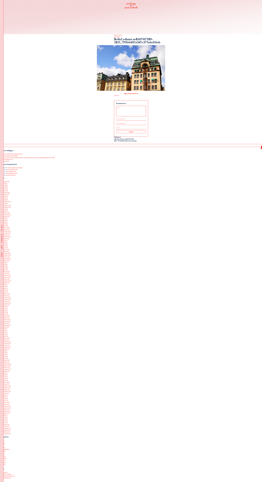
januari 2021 (6, 251)
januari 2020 (6, 273)
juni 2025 (5, 196)
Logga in (5, 472)
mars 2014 (5, 400)
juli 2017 (5, 329)
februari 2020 (6, 271)
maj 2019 (5, 288)
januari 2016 (6, 362)
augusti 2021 (6, 238)
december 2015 (7, 364)
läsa (4, 453)
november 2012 (7, 430)
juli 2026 (5, 183)
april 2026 (5, 189)
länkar (2, 254)
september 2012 (7, 434)
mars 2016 (5, 358)
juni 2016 (5, 353)
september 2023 (7, 207)
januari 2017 (6, 340)
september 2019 (7, 281)
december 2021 (7, 231)
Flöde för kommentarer (9, 476)
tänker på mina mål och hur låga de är (13, 154)
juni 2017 (5, 330)
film (4, 447)
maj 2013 (5, 419)
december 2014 (7, 386)
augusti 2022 (6, 216)
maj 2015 (5, 376)
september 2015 (7, 369)
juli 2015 (5, 373)
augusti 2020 (6, 260)
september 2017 (7, 325)
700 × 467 (116, 95)
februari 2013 (6, 424)
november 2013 (7, 408)
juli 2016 (5, 351)
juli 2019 (5, 284)
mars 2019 (5, 292)
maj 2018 (5, 310)
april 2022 (5, 224)
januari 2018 (6, 318)
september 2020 (7, 259)
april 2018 (5, 312)
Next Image (117, 37)
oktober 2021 (6, 235)
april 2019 (5, 290)
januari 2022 (6, 229)
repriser (5, 458)
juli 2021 (5, 240)
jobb (4, 451)
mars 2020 (5, 270)
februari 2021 (6, 249)
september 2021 (7, 236)
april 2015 (5, 378)
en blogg (131, 6)
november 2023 (7, 205)
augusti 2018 (6, 305)
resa (4, 460)
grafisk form (6, 449)
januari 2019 (6, 295)
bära (4, 444)
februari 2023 (6, 213)
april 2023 (5, 209)
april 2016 (5, 356)
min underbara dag (8, 159)
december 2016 (7, 341)
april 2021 (5, 246)
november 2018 (7, 299)
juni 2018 (5, 308)
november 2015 (7, 365)
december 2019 (7, 275)
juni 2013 (5, 417)
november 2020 (7, 255)
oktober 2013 (6, 410)
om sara (2, 228)
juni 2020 (5, 264)
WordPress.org (7, 478)
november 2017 (7, 321)
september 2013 (7, 411)
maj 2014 (5, 397)
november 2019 (7, 277)
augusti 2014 (6, 393)
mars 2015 (5, 380)
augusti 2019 (6, 283)
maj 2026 (5, 187)
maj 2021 (5, 244)
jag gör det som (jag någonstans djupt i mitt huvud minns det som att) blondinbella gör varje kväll (29, 157)
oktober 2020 (6, 257)
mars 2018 (5, 314)
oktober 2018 (6, 301)
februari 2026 (6, 192)
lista (4, 455)
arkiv (2, 247)
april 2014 (5, 399)
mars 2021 (5, 248)
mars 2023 (5, 211)
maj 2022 (5, 222)
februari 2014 (6, 402)
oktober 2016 (6, 345)
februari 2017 (6, 338)
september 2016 (7, 347)
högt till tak (6, 161)
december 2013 (7, 406)
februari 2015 (6, 382)
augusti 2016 (6, 349)
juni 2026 (5, 185)
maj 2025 (5, 198)
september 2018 (7, 303)
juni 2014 (5, 395)
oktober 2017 (6, 323)
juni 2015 (5, 375)
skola (4, 464)
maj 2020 (5, 266)
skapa (4, 462)
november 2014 (7, 387)
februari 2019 (6, 294)
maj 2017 (5, 332)
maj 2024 (5, 203)
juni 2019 (5, 286)
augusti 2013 (6, 413)
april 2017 (5, 334)
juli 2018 (5, 306)
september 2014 (7, 391)
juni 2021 (5, 242)
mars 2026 (5, 190)
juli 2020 (5, 262)
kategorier (2, 238)
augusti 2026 (6, 181)
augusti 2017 (6, 327)
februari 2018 (6, 316)
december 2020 (7, 253)
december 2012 (7, 428)
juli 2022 (5, 218)
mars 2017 (5, 336)
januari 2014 (6, 404)
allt (3, 440)
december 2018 (7, 297)
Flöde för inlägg (7, 474)
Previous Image (118, 35)
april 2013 (5, 421)
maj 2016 (5, 354)
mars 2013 (5, 422)
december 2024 (7, 201)
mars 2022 (5, 225)
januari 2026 (6, 194)
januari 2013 (6, 426)
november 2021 (7, 233)
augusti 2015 (6, 371)
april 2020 (5, 268)
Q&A (4, 457)
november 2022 (7, 214)
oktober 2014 (6, 389)
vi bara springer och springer (10, 156)
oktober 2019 (6, 279)
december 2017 (7, 319)
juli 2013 (5, 415)
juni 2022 (5, 220)
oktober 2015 (6, 367)
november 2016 (7, 343)
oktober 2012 (6, 432)
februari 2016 (6, 360)
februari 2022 (6, 227)
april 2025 (5, 200)
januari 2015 (6, 384)
